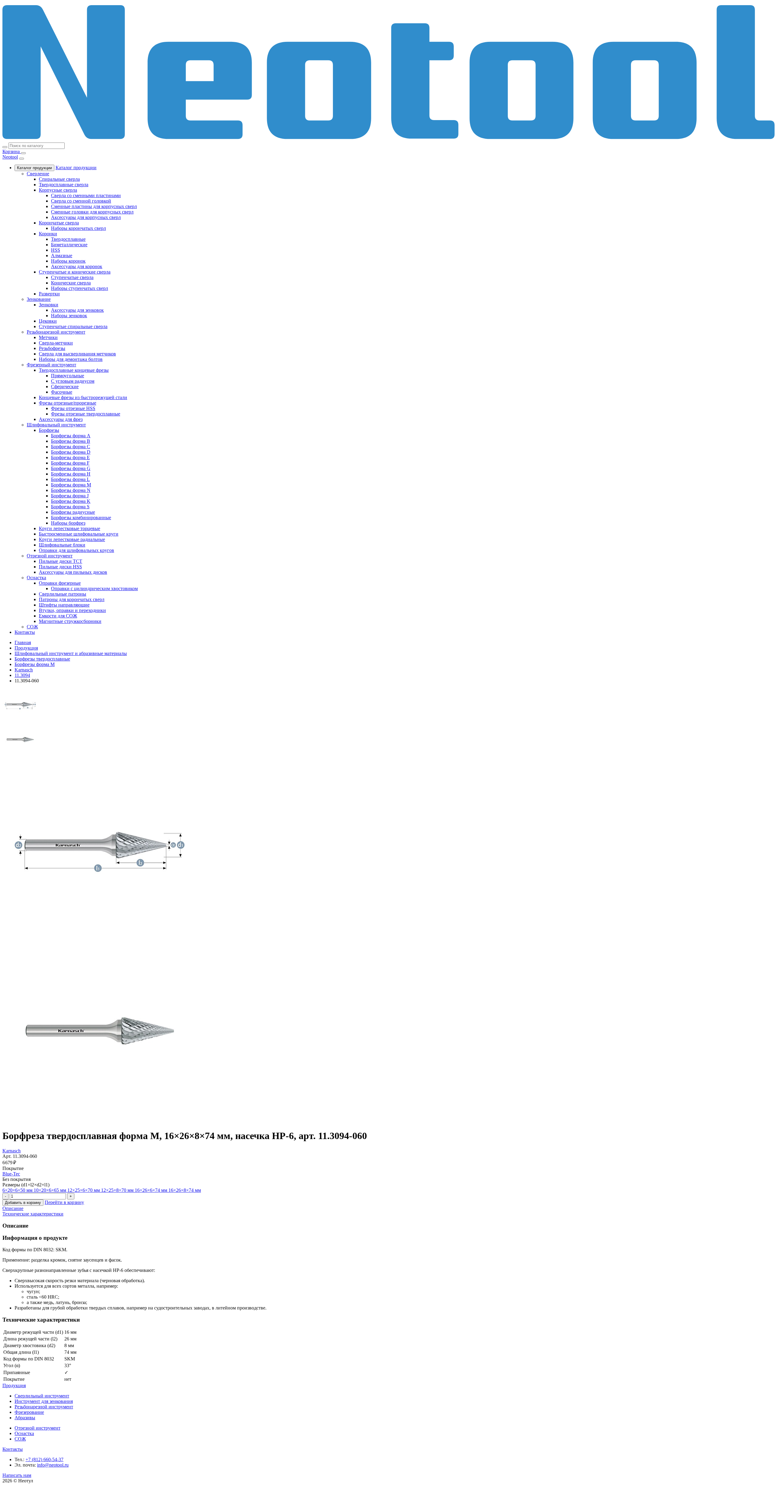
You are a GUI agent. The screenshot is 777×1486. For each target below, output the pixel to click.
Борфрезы (49, 430)
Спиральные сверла (59, 179)
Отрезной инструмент (50, 555)
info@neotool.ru (53, 1465)
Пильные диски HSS (60, 566)
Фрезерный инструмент (51, 364)
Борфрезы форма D (70, 452)
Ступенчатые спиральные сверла (73, 326)
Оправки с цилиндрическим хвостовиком (94, 588)
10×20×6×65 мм (50, 1190)
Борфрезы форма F (70, 463)
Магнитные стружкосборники (70, 621)
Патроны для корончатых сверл (71, 599)
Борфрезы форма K (70, 501)
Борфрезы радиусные (73, 512)
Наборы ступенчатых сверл (79, 288)
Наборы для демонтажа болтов (71, 359)
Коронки (48, 233)
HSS (55, 250)
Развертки (49, 293)
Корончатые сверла (59, 222)
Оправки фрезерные (60, 583)
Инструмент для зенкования (44, 1401)
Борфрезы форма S (70, 506)
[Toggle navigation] (23, 153)
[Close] (21, 159)
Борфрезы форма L (70, 479)
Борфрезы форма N (70, 490)
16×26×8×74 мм (184, 1190)
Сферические (65, 386)
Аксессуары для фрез (61, 419)
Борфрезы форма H (70, 473)
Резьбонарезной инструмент (56, 332)
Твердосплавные (68, 239)
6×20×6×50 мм (18, 1190)
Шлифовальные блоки (62, 544)
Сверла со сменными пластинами (86, 195)
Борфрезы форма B (70, 441)
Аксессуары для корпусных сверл (86, 217)
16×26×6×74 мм (151, 1190)
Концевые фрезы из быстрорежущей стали (83, 397)
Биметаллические (69, 244)
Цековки (48, 321)
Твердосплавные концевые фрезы (74, 370)
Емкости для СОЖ (58, 615)
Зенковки (48, 304)
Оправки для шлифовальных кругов (76, 550)
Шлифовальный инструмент (56, 424)
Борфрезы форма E (70, 457)
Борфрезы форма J (70, 495)
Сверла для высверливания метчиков (77, 353)
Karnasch (11, 1150)
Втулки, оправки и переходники (72, 610)
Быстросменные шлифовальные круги (78, 533)
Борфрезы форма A (70, 435)
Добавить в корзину (23, 1202)
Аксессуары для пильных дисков (73, 572)
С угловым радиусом (72, 381)
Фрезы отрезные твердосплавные (85, 413)
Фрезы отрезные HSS (73, 408)
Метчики (48, 337)
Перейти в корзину (64, 1202)
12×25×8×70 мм (118, 1190)
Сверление (38, 173)
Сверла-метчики (56, 342)
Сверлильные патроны (62, 594)
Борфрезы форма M (71, 484)
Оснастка (36, 577)
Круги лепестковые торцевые (69, 528)
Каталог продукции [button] (76, 167)
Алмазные (61, 255)
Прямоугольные (67, 375)
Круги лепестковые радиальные (72, 539)
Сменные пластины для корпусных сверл (94, 206)
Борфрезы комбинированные (81, 517)
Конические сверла (71, 282)
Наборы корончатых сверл (78, 228)
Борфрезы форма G (70, 468)
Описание (12, 1208)
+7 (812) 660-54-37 (44, 1459)
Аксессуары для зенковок (77, 310)
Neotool (10, 157)
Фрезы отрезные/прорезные (67, 402)
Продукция (14, 1385)
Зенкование (39, 299)
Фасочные (61, 392)
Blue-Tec (11, 1173)
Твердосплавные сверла (63, 184)
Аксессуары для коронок (76, 266)
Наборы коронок (68, 261)
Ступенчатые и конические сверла (74, 271)
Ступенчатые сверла (72, 277)
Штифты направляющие (64, 604)
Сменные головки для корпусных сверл (92, 211)
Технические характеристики (32, 1213)
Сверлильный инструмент (42, 1395)
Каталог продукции (34, 168)
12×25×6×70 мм (84, 1190)
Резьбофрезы (52, 348)
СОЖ (32, 626)
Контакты (25, 632)
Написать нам (16, 1475)
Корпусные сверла (58, 190)
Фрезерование (29, 1412)
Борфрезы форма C (70, 446)
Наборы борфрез (68, 523)
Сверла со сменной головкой (81, 200)
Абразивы (25, 1417)
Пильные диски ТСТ (60, 561)
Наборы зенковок (69, 315)
